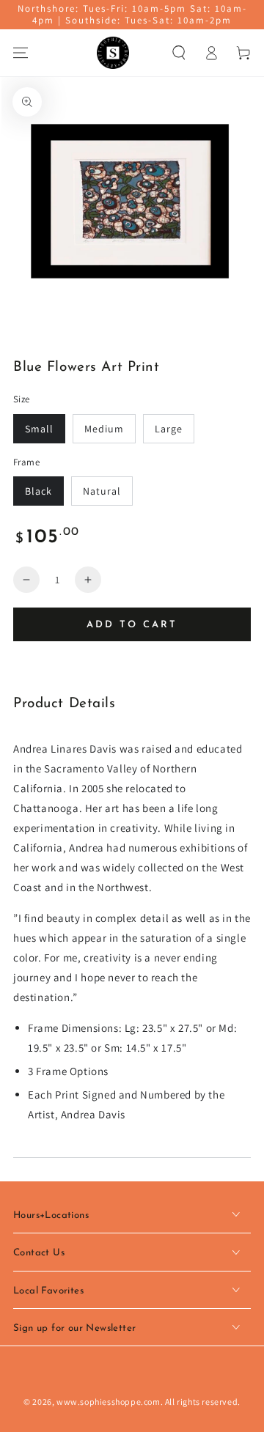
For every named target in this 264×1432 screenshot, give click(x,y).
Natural (102, 491)
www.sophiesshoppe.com (108, 1401)
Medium (104, 428)
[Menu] (20, 52)
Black (38, 491)
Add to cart (132, 625)
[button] (179, 52)
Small (39, 428)
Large (169, 428)
